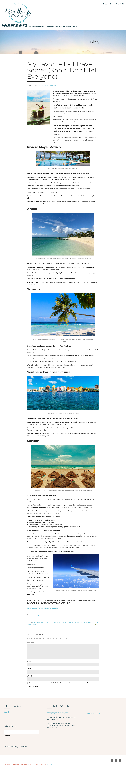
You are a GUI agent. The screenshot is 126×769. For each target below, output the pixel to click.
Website (30, 676)
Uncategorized (37, 615)
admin (41, 85)
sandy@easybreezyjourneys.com (58, 713)
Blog (111, 4)
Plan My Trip (120, 4)
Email (29, 669)
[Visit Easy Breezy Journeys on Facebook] (8, 712)
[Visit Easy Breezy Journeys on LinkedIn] (5, 712)
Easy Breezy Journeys (14, 25)
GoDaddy (49, 764)
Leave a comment (50, 85)
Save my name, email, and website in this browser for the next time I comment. (58, 683)
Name (29, 661)
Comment (31, 643)
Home (105, 4)
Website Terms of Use (94, 714)
